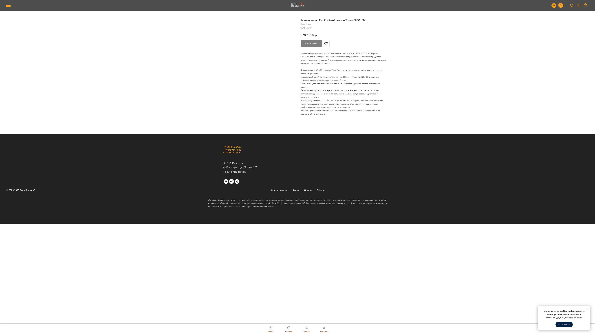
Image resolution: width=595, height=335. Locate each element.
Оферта (320, 190)
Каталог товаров (279, 190)
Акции (296, 190)
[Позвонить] (560, 7)
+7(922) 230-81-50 (232, 152)
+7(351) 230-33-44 (232, 147)
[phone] (237, 181)
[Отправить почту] (553, 7)
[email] (226, 181)
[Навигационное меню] (8, 5)
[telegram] (231, 181)
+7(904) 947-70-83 (232, 150)
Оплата (308, 190)
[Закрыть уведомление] (588, 308)
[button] (572, 5)
